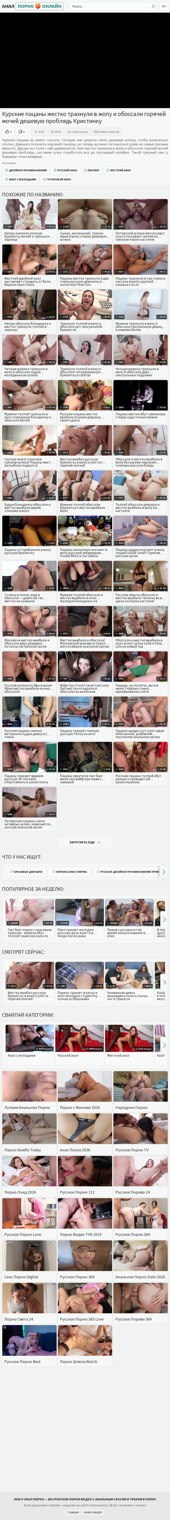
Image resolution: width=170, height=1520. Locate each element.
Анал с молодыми (22, 179)
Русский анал (67, 170)
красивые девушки (28, 872)
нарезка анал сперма (71, 872)
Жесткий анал (120, 170)
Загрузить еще (82, 842)
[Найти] (153, 6)
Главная (73, 1512)
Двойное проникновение (28, 170)
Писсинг (93, 170)
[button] (163, 872)
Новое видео (93, 1512)
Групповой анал (58, 179)
